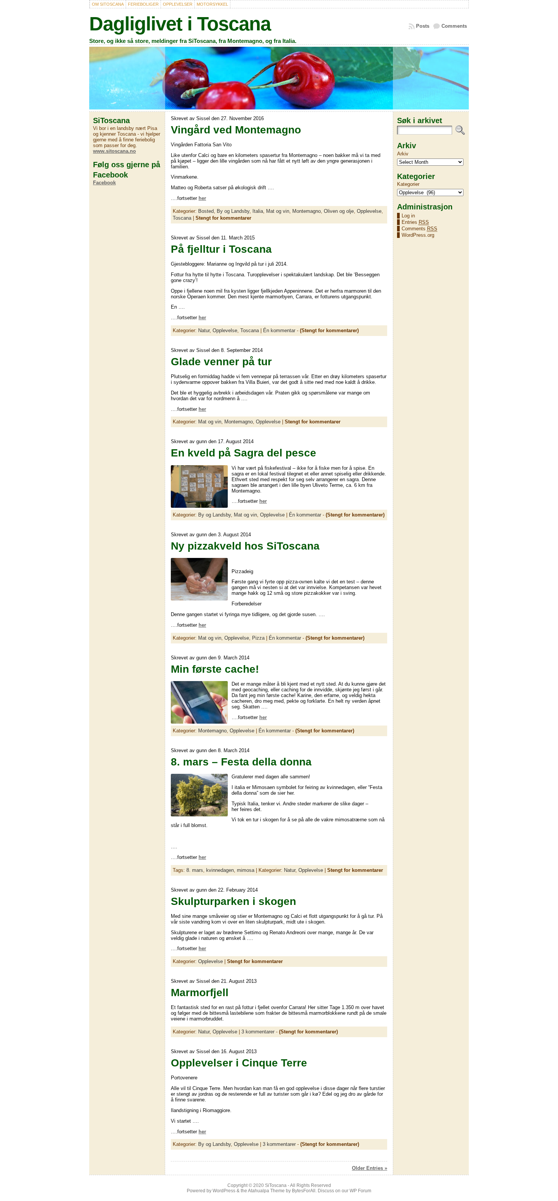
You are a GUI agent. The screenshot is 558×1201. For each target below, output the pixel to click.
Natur (204, 330)
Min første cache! (215, 669)
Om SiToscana (108, 4)
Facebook (104, 182)
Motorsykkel (212, 4)
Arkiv (402, 154)
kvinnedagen (220, 870)
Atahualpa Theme (266, 1190)
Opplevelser (177, 4)
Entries (415, 222)
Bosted (206, 211)
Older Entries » (369, 1168)
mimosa (245, 870)
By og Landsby (233, 211)
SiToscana (276, 1185)
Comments (454, 26)
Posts (422, 26)
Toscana (182, 218)
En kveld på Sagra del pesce (243, 453)
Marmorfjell (200, 992)
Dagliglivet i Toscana (180, 24)
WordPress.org (418, 235)
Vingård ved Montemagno (236, 130)
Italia (257, 211)
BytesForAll (303, 1190)
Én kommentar (279, 330)
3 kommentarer (257, 1032)
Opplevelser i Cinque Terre (239, 1063)
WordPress (224, 1190)
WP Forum (360, 1190)
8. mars (194, 870)
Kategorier (408, 184)
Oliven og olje (339, 211)
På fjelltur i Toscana (221, 249)
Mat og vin (277, 211)
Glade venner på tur (221, 362)
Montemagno (306, 211)
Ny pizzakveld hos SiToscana (245, 546)
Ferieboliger (143, 4)
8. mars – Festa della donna (241, 762)
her (202, 198)
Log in (408, 216)
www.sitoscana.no (114, 151)
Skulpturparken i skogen (233, 901)
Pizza (258, 638)
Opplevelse (369, 211)
